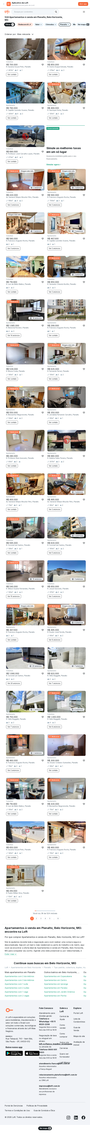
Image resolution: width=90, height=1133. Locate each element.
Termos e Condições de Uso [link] (17, 1110)
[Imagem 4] (71, 405)
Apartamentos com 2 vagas (17, 996)
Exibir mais (9, 954)
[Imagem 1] (25, 57)
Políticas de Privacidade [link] (36, 1106)
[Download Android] (14, 1054)
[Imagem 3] (28, 405)
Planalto (47, 967)
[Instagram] (68, 1118)
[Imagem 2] (68, 57)
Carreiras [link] (64, 1048)
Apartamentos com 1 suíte (16, 984)
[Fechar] (4, 4)
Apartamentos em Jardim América (59, 992)
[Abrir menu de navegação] (84, 11)
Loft (6, 967)
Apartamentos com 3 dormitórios (19, 980)
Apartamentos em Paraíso (55, 988)
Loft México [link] (65, 1062)
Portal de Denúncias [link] (14, 1106)
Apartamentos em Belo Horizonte (26, 967)
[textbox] (35, 12)
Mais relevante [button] (23, 34)
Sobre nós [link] (64, 1042)
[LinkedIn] (76, 1118)
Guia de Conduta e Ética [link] (44, 1110)
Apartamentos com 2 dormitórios (19, 976)
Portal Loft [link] (78, 1013)
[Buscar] (56, 12)
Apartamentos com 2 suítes (17, 988)
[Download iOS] (32, 1054)
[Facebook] (83, 1118)
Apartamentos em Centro (55, 980)
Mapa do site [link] (79, 1036)
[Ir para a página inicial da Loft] (8, 11)
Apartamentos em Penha (55, 996)
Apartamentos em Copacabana (58, 976)
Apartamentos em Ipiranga (56, 984)
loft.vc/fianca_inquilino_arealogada (55, 1044)
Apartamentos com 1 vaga (16, 992)
